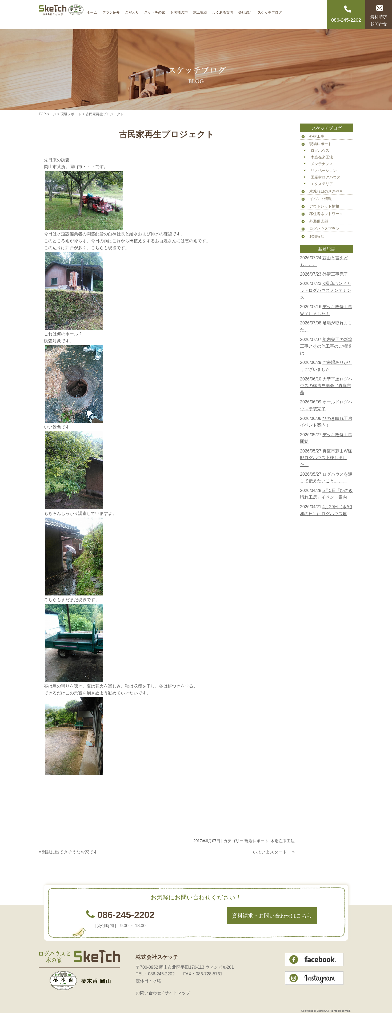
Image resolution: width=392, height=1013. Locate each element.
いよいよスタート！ (272, 852)
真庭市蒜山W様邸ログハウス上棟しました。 (326, 458)
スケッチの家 (154, 10)
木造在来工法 (283, 841)
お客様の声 (179, 10)
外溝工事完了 (335, 274)
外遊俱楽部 (318, 221)
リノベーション (324, 170)
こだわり (132, 10)
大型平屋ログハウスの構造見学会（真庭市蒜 (326, 386)
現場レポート (71, 114)
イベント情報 (320, 199)
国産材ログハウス (326, 177)
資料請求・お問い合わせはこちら (272, 916)
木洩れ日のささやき (326, 191)
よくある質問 (222, 10)
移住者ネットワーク (326, 214)
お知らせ (316, 236)
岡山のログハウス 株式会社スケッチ (61, 14)
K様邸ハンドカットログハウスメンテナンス (325, 290)
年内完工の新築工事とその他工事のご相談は (326, 346)
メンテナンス (322, 164)
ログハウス (320, 150)
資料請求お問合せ (378, 20)
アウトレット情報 (324, 206)
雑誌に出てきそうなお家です (70, 852)
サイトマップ (177, 993)
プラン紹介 (111, 10)
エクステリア (322, 184)
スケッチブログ (270, 10)
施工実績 (200, 10)
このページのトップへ (281, 862)
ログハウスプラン (324, 229)
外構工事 (316, 136)
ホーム (92, 10)
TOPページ (47, 114)
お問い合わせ (148, 993)
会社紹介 (245, 10)
